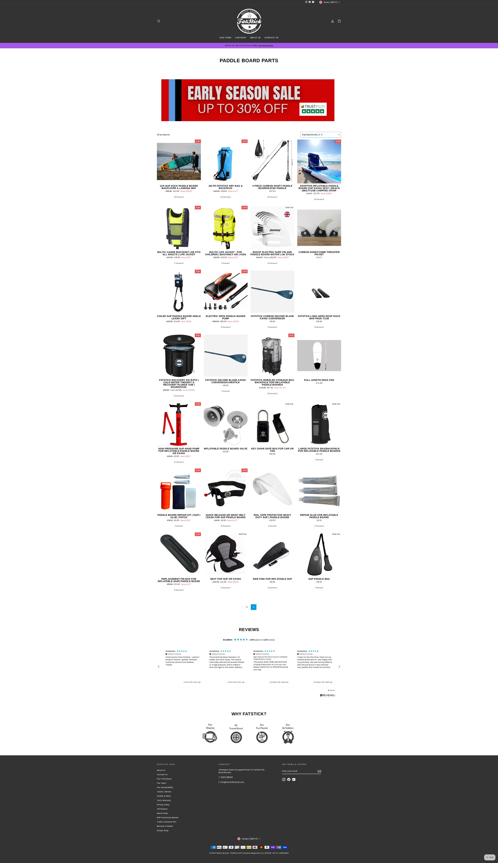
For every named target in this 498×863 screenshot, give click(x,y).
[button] (159, 667)
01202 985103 (227, 777)
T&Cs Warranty (164, 800)
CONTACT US (271, 37)
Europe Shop (162, 830)
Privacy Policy (163, 805)
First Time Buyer (164, 779)
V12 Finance (162, 809)
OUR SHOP (240, 37)
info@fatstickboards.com (232, 782)
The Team (161, 783)
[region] (249, 666)
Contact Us (162, 774)
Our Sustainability (165, 787)
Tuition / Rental (164, 792)
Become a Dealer (165, 826)
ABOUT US (255, 37)
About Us (161, 770)
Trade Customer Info (166, 822)
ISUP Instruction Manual (167, 817)
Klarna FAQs (162, 813)
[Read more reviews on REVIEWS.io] (328, 696)
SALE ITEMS (225, 37)
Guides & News (164, 796)
